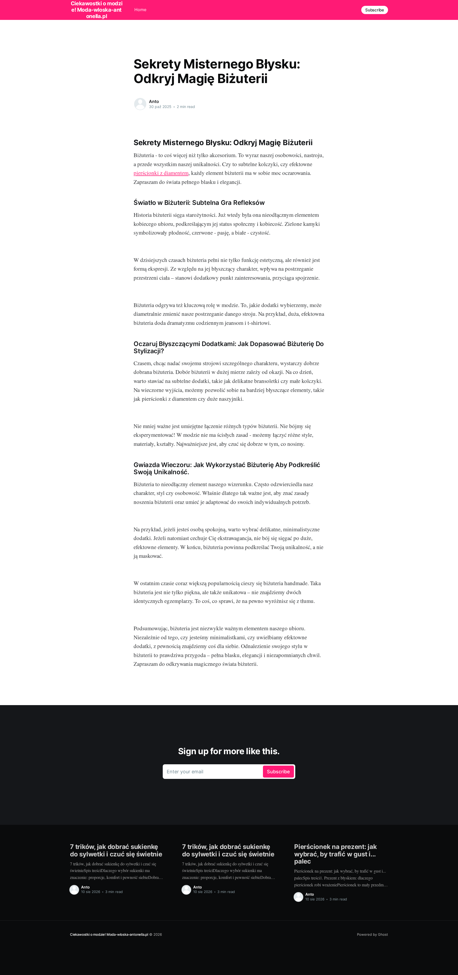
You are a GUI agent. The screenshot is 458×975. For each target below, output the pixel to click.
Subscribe (374, 9)
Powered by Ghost (372, 934)
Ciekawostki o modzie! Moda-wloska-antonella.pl (109, 934)
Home (140, 9)
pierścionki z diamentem (161, 172)
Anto (154, 101)
